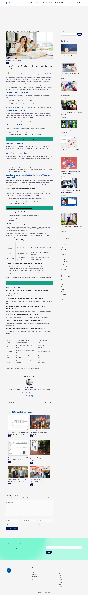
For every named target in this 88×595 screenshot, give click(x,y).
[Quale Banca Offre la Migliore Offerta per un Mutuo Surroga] (69, 49)
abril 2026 (63, 249)
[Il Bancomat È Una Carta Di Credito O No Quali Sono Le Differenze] (69, 163)
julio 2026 (63, 242)
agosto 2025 (63, 269)
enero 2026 (63, 256)
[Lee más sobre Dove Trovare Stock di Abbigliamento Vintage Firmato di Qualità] (40, 471)
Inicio (7, 31)
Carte (62, 286)
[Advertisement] (44, 16)
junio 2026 (63, 244)
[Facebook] (79, 2)
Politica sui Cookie (36, 576)
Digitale (63, 289)
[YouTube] (81, 2)
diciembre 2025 (64, 259)
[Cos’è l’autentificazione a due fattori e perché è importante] (69, 219)
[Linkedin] (32, 396)
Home (33, 570)
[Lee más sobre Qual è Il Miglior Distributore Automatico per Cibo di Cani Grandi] (40, 447)
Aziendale (63, 282)
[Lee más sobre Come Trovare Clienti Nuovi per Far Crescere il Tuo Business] (18, 471)
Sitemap (34, 579)
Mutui (62, 299)
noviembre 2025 (64, 261)
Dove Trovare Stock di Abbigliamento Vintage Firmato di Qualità (39, 481)
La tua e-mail (48, 544)
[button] (70, 2)
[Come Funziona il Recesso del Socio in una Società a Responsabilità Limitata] (69, 183)
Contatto (34, 574)
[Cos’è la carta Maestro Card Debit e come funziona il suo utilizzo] (69, 67)
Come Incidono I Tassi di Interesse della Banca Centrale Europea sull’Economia (40, 432)
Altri (10, 31)
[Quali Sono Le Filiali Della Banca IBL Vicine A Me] (69, 142)
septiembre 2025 (64, 266)
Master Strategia (12, 2)
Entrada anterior (10, 402)
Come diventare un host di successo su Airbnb (71, 208)
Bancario (63, 284)
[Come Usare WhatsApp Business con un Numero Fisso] (69, 124)
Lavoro (62, 296)
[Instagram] (77, 2)
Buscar (62, 31)
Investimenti (63, 294)
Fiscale (62, 291)
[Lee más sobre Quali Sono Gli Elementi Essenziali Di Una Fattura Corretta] (18, 447)
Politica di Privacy (36, 577)
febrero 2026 (64, 254)
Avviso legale (35, 572)
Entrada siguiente (48, 402)
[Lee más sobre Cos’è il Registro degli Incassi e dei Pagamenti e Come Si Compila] (18, 422)
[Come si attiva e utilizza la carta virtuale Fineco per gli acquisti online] (69, 86)
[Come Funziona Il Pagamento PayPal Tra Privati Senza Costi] (69, 105)
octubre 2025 (64, 264)
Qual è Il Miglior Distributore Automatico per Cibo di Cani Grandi (38, 458)
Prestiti (62, 301)
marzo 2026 (63, 251)
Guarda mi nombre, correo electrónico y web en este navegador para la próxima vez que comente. (28, 524)
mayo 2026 (63, 247)
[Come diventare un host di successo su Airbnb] (69, 201)
